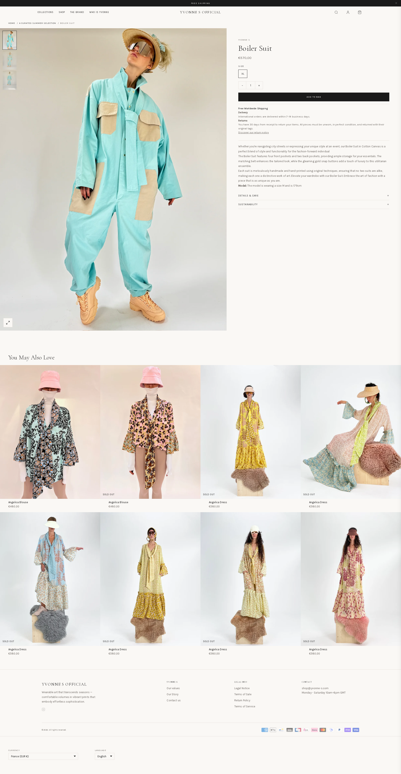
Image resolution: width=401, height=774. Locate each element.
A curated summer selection (37, 23)
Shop (62, 12)
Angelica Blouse (18, 502)
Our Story (172, 694)
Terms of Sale (242, 694)
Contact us (174, 700)
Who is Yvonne (99, 12)
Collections (46, 12)
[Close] (396, 3)
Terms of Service (244, 706)
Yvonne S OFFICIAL (64, 684)
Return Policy (242, 700)
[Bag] (359, 12)
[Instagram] (43, 710)
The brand (77, 12)
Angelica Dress (218, 502)
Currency (14, 750)
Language (100, 750)
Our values (173, 688)
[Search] (336, 12)
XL (242, 73)
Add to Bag (314, 97)
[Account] (348, 12)
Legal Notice (242, 688)
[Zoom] (8, 322)
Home (11, 23)
